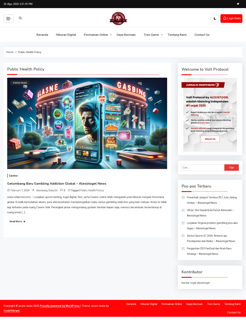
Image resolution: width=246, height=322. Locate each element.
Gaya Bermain (126, 34)
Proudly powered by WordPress (60, 305)
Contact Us (202, 34)
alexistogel (203, 282)
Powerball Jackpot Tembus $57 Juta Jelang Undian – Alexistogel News (212, 200)
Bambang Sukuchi (47, 190)
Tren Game (151, 34)
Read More (16, 221)
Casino (13, 175)
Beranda (42, 34)
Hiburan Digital (66, 34)
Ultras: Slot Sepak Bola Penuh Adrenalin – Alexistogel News (210, 213)
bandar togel (189, 282)
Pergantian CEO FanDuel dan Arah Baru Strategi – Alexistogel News (209, 251)
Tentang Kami (177, 34)
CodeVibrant (12, 310)
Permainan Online (96, 34)
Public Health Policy (92, 190)
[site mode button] (215, 18)
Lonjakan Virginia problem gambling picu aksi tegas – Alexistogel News (212, 225)
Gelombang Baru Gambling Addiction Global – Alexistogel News (56, 183)
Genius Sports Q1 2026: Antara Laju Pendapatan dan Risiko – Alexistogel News (211, 238)
